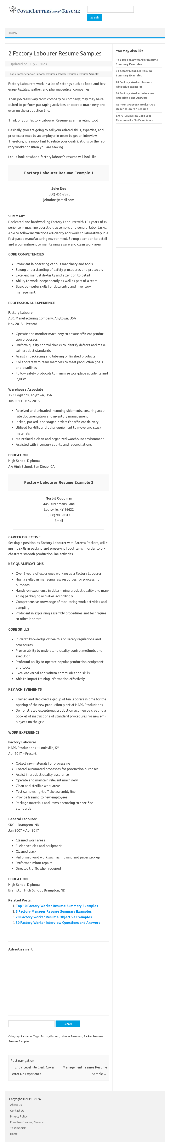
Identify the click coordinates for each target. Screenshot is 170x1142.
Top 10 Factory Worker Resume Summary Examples (57, 906)
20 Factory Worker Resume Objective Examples (54, 917)
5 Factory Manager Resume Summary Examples (54, 911)
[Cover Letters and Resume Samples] (44, 13)
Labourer (26, 1036)
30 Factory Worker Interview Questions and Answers (58, 923)
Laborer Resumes (46, 73)
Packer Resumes (68, 73)
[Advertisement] (58, 981)
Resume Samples (89, 73)
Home (13, 32)
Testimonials (18, 1128)
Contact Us (17, 1110)
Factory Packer (26, 73)
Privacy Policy (19, 1116)
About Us (16, 1104)
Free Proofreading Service (27, 1122)
